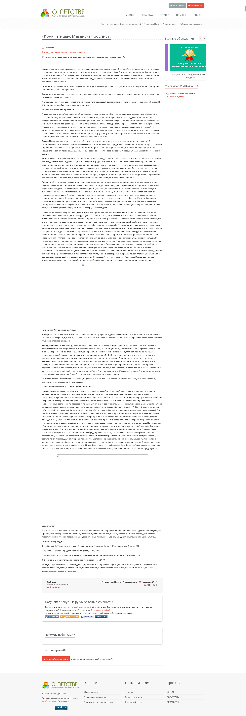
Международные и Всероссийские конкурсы (64, 52)
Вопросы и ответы (133, 697)
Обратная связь (91, 691)
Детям (130, 14)
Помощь (181, 14)
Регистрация (178, 5)
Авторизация (196, 5)
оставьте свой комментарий (78, 606)
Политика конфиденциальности (98, 701)
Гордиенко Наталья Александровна (160, 23)
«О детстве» (50, 701)
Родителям (173, 697)
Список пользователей (130, 23)
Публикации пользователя (192, 23)
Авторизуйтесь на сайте (56, 658)
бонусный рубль (101, 609)
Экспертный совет (133, 701)
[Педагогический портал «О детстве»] (63, 15)
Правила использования (95, 697)
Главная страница (109, 23)
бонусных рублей (174, 96)
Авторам (129, 691)
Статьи (165, 14)
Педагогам (147, 14)
